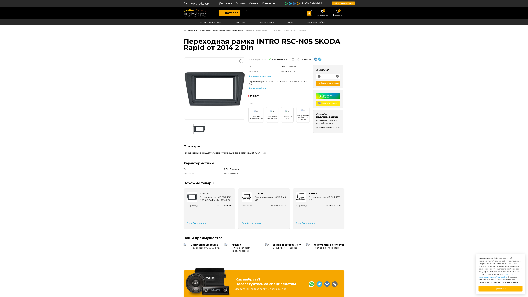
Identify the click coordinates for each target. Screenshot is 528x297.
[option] (214, 88)
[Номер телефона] (335, 284)
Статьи (253, 3)
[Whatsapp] (311, 284)
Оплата (241, 3)
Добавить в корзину (328, 83)
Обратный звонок (343, 3)
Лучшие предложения (211, 22)
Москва (204, 3)
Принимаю (500, 288)
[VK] (327, 284)
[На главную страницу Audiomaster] (195, 13)
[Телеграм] (319, 60)
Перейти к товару (196, 223)
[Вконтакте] (315, 60)
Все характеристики (259, 76)
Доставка (225, 3)
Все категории (266, 22)
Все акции (241, 22)
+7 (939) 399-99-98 (311, 3)
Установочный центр (317, 22)
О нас (290, 22)
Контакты (268, 3)
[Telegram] (319, 284)
